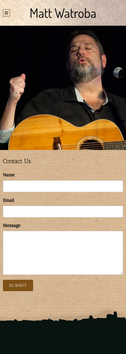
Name (9, 174)
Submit (18, 285)
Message (12, 225)
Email (8, 200)
